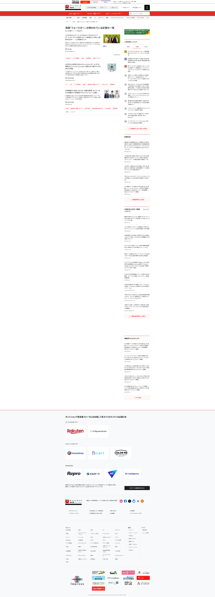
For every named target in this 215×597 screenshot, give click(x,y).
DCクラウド (128, 1)
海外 (78, 17)
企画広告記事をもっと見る (138, 316)
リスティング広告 (130, 17)
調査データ (131, 541)
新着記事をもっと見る (138, 199)
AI (95, 17)
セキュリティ (69, 555)
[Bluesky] (133, 501)
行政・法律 (105, 559)
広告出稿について (137, 7)
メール (67, 537)
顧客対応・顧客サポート (82, 550)
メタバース (100, 17)
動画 (80, 546)
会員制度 (81, 540)
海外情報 (84, 17)
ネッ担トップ (67, 21)
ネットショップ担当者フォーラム (73, 7)
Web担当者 (95, 2)
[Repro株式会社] (73, 474)
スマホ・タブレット (82, 543)
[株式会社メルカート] (93, 474)
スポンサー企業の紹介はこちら (137, 488)
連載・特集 (68, 17)
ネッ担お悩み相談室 (91, 7)
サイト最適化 (69, 543)
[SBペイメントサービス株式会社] (98, 431)
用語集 (73, 21)
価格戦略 (68, 551)
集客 (107, 17)
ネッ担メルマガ (113, 7)
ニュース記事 (146, 533)
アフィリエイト (140, 17)
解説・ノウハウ (132, 538)
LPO (104, 540)
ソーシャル (81, 537)
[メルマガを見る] (121, 501)
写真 (67, 546)
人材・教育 (117, 551)
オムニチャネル (82, 555)
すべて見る (138, 398)
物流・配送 (93, 551)
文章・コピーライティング (107, 546)
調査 (116, 559)
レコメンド (117, 543)
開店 (92, 555)
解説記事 (145, 530)
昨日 (128, 47)
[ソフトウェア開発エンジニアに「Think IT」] (113, 573)
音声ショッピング (107, 537)
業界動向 (93, 559)
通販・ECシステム (83, 559)
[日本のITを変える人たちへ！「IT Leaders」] (113, 579)
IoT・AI (123, 1)
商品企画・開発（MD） (106, 550)
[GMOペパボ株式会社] (121, 453)
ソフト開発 (119, 1)
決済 (67, 559)
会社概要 (112, 513)
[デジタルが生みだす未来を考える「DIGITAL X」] (113, 584)
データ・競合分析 (95, 543)
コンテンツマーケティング (117, 17)
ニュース (131, 530)
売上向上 (68, 540)
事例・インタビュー (133, 544)
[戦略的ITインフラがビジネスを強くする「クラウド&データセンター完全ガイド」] (98, 573)
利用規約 (133, 510)
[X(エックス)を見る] (129, 501)
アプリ (116, 537)
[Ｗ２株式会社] (112, 474)
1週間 (137, 47)
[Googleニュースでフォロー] (138, 501)
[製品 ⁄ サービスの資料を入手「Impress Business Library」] (98, 584)
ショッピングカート (119, 555)
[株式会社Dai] (98, 453)
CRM (92, 540)
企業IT (114, 1)
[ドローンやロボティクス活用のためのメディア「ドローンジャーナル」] (128, 584)
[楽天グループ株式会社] (75, 431)
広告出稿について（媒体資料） (96, 510)
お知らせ (131, 535)
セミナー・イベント (133, 533)
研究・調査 (133, 1)
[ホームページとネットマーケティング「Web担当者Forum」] (128, 573)
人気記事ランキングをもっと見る (138, 128)
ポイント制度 (106, 543)
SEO (116, 533)
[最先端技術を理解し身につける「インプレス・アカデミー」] (143, 584)
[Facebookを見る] (125, 501)
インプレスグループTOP (136, 513)
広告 (92, 537)
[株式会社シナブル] (132, 474)
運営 (116, 546)
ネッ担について (126, 7)
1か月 (145, 47)
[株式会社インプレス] (77, 580)
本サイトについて (73, 510)
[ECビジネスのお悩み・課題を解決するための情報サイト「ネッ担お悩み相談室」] (98, 589)
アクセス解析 (118, 540)
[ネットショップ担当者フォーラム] (73, 504)
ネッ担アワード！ (103, 7)
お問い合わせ (113, 510)
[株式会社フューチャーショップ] (75, 453)
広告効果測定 (94, 546)
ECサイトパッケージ (107, 555)
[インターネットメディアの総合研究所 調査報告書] (143, 573)
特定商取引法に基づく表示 (96, 513)
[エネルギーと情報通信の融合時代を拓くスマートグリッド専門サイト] (128, 579)
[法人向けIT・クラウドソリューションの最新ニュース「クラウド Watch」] (98, 579)
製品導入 (106, 2)
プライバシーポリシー (74, 513)
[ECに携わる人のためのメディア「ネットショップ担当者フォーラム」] (143, 579)
